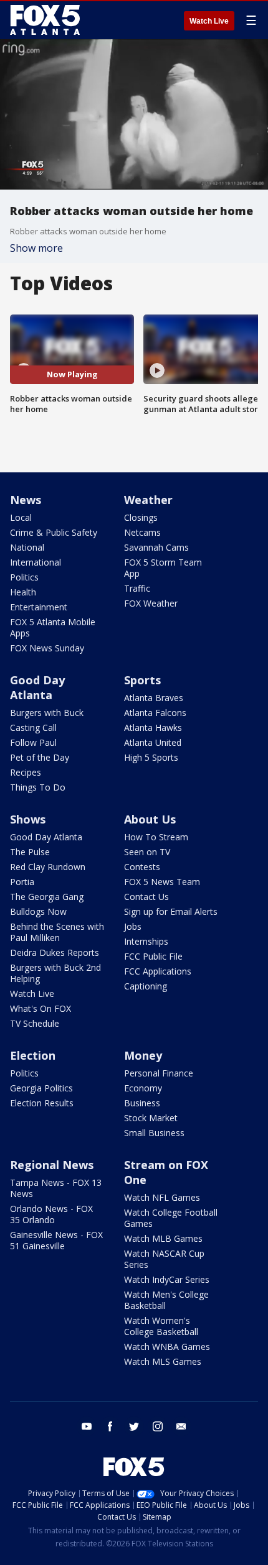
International (35, 562)
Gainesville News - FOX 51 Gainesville (56, 1240)
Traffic (137, 588)
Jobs (132, 926)
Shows (27, 819)
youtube (87, 1426)
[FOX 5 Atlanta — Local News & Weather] (46, 20)
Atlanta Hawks (153, 727)
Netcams (142, 532)
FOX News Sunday (47, 648)
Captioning (145, 986)
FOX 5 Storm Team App (163, 567)
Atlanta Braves (153, 698)
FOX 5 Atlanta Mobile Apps (52, 627)
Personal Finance (158, 1073)
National (27, 547)
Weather (148, 499)
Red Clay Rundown (47, 867)
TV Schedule (34, 1023)
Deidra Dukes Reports (54, 952)
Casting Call (33, 727)
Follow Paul (33, 742)
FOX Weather (151, 603)
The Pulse (30, 852)
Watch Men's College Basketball (166, 1299)
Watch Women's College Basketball (161, 1326)
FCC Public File (153, 956)
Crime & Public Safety (53, 532)
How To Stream (156, 837)
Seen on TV (147, 852)
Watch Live (209, 21)
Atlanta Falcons (155, 712)
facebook (110, 1426)
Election (32, 1055)
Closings (141, 517)
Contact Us (146, 896)
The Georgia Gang (47, 896)
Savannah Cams (156, 547)
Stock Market (151, 1118)
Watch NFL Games (162, 1197)
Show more (36, 248)
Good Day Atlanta (37, 687)
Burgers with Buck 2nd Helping (55, 972)
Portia (22, 882)
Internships (146, 941)
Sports (142, 679)
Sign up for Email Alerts (171, 911)
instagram (158, 1426)
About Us (150, 819)
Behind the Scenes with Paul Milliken (57, 931)
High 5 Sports (151, 757)
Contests (142, 867)
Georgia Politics (41, 1088)
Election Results (42, 1103)
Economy (143, 1088)
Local (21, 517)
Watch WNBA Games (167, 1346)
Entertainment (38, 607)
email (181, 1426)
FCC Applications (157, 971)
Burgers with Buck (47, 712)
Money (143, 1055)
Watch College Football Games (171, 1217)
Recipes (25, 772)
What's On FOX (40, 1008)
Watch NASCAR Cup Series (164, 1258)
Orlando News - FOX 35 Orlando (51, 1214)
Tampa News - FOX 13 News (56, 1188)
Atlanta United (152, 742)
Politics (24, 577)
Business (142, 1103)
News (25, 499)
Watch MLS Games (162, 1361)
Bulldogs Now (38, 911)
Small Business (154, 1133)
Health (23, 592)
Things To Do (37, 787)
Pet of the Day (39, 757)
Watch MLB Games (163, 1238)
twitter (134, 1426)
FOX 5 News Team (162, 882)
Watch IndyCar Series (166, 1279)
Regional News (51, 1164)
